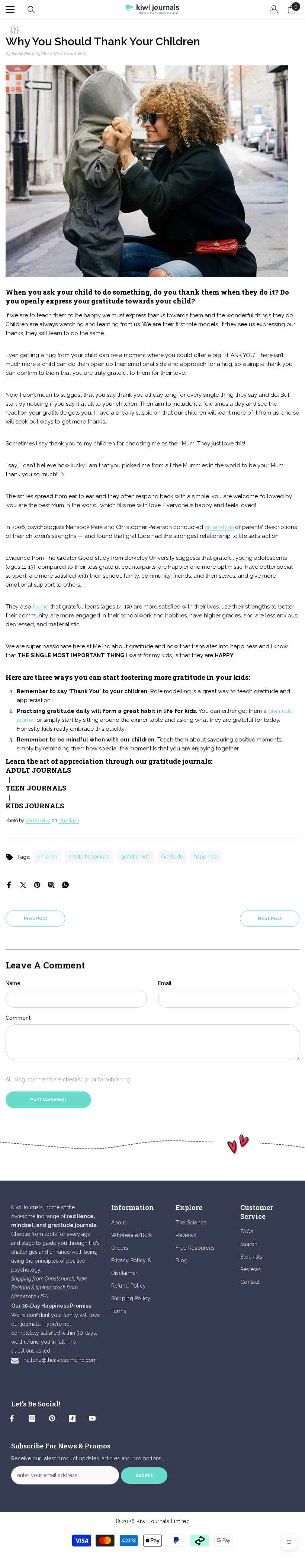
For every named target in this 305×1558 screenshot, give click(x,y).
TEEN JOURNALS (36, 787)
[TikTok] (72, 1418)
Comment (18, 1018)
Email (164, 983)
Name (13, 983)
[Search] (31, 9)
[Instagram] (32, 1418)
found (41, 606)
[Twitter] (23, 884)
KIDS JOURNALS (35, 805)
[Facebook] (9, 884)
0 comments (73, 53)
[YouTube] (92, 1418)
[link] (152, 1144)
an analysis (219, 527)
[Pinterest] (37, 884)
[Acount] (274, 9)
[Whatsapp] (65, 884)
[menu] (10, 9)
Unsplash (68, 820)
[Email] (51, 884)
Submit (144, 1475)
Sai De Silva (38, 820)
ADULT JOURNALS (38, 770)
